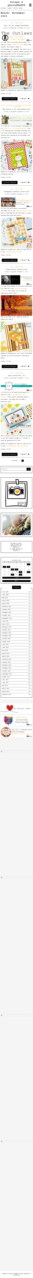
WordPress (16, 1275)
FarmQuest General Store (23, 210)
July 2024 (16, 644)
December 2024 (16, 633)
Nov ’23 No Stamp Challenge (16, 25)
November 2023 (16, 668)
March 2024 (16, 656)
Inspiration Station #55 (16, 269)
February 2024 (16, 659)
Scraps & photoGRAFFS (16, 4)
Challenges (9, 105)
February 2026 (16, 606)
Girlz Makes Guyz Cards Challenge (16, 446)
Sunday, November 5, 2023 (20, 271)
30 (20, 574)
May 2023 (16, 685)
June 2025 (16, 621)
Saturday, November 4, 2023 (20, 378)
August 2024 (16, 641)
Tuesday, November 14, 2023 (20, 111)
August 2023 (16, 677)
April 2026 (16, 600)
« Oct (16, 577)
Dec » (16, 581)
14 (12, 569)
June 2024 (16, 647)
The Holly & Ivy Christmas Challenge (14, 128)
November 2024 (16, 636)
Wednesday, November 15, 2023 (19, 28)
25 (28, 572)
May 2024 (16, 650)
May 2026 (16, 597)
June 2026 (16, 595)
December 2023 (16, 665)
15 (16, 569)
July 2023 (16, 679)
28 (12, 574)
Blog (11, 23)
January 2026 (16, 609)
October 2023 (16, 671)
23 (20, 572)
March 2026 (16, 603)
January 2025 (16, 630)
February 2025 (16, 627)
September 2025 (16, 618)
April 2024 (16, 653)
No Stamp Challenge (17, 44)
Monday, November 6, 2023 (20, 194)
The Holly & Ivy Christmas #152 (16, 109)
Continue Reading (10, 98)
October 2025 (16, 615)
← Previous (13, 460)
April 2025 (16, 624)
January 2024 (16, 662)
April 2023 (16, 688)
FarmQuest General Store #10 (16, 192)
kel (7, 28)
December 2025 (16, 612)
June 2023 (16, 682)
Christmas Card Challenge (23, 105)
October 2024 (16, 638)
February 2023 (16, 694)
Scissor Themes (13, 1273)
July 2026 (16, 592)
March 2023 (16, 691)
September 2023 (16, 674)
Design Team (19, 23)
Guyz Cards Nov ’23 (16, 375)
